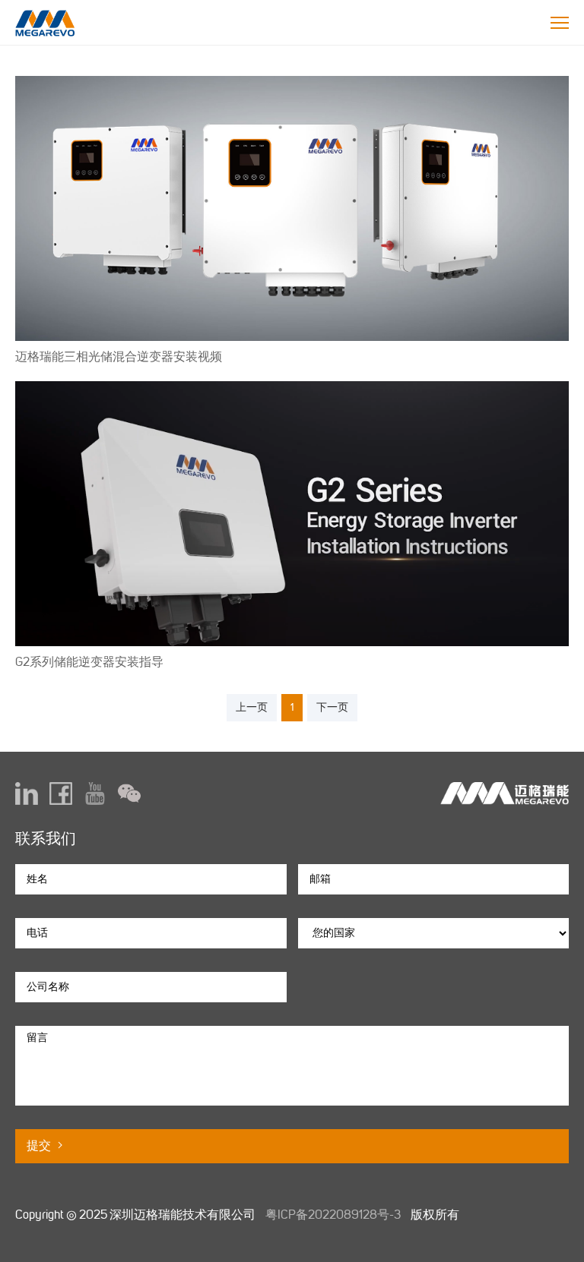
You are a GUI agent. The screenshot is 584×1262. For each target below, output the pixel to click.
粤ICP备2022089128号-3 (333, 1214)
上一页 (252, 707)
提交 (40, 1145)
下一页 (332, 707)
